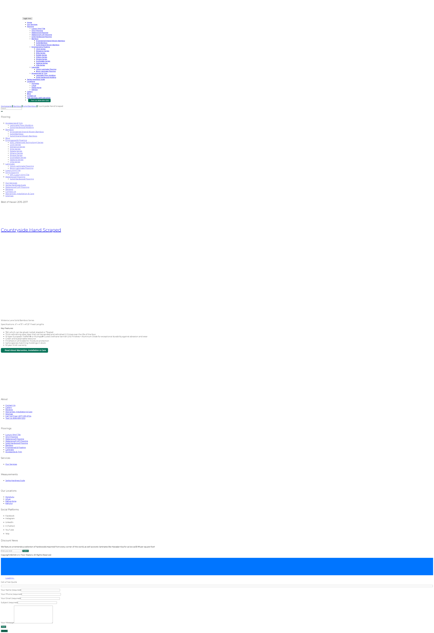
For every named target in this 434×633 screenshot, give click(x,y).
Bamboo (35, 39)
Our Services (32, 25)
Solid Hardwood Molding (46, 77)
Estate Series (41, 55)
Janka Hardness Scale (36, 79)
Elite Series (40, 53)
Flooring (30, 27)
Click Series (41, 49)
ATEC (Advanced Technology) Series (26, 142)
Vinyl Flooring (37, 31)
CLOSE (4, 631)
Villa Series (40, 65)
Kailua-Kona (36, 88)
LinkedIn (9, 522)
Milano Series (41, 57)
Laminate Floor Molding (45, 75)
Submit (25, 551)
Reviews (9, 189)
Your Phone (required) (11, 594)
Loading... (9, 578)
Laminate (35, 67)
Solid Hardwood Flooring (42, 37)
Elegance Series (42, 51)
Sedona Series (42, 63)
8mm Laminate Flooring (46, 71)
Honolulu (35, 84)
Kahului (35, 90)
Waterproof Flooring (40, 33)
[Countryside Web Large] (41, 316)
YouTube (9, 530)
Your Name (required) (11, 590)
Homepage (6, 106)
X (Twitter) (10, 526)
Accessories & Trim (39, 73)
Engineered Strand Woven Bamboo (50, 41)
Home (29, 22)
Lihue (34, 86)
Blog (29, 94)
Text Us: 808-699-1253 (40, 100)
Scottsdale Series (43, 61)
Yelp (7, 534)
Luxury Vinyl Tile (38, 29)
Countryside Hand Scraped (31, 230)
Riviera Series (41, 59)
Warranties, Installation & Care (19, 194)
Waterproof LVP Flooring (42, 35)
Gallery (30, 92)
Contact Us (31, 96)
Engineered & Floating (41, 47)
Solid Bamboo (41, 43)
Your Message (7, 623)
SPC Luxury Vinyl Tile (19, 175)
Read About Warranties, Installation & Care (25, 350)
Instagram (10, 518)
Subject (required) (9, 602)
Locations (31, 81)
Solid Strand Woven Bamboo (47, 45)
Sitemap (9, 196)
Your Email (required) (11, 598)
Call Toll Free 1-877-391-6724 (38, 98)
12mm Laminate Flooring (46, 69)
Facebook (9, 516)
